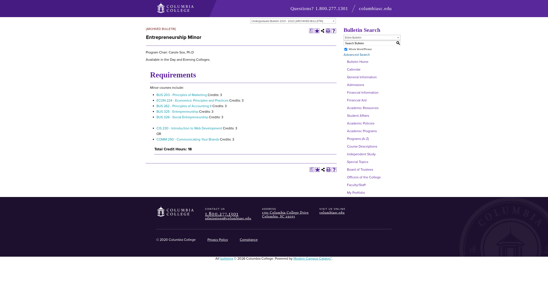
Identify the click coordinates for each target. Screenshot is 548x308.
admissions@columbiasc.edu (228, 218)
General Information (362, 77)
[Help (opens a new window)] (333, 30)
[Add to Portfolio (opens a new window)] (317, 30)
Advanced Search (357, 55)
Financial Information (362, 92)
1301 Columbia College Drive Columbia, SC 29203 (285, 214)
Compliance (249, 240)
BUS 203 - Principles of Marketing (181, 95)
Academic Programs (362, 131)
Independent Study (361, 154)
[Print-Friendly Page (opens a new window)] (328, 30)
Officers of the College (364, 177)
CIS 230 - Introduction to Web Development (189, 128)
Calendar (353, 69)
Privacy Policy (217, 240)
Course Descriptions (362, 146)
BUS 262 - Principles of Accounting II (183, 106)
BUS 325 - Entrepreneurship (177, 112)
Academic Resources (362, 108)
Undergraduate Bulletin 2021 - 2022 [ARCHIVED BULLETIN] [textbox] (287, 21)
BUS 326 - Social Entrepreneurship (182, 117)
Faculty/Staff (356, 185)
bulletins (226, 258)
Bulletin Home (357, 62)
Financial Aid (356, 100)
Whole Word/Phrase (360, 49)
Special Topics (357, 162)
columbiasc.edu (375, 8)
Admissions (355, 85)
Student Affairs (358, 116)
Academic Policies (360, 123)
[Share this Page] (322, 30)
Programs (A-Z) (358, 139)
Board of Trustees (360, 169)
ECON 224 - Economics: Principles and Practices (192, 100)
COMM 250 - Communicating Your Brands (187, 139)
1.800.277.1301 (331, 8)
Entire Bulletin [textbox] (353, 37)
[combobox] (293, 21)
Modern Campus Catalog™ (312, 258)
